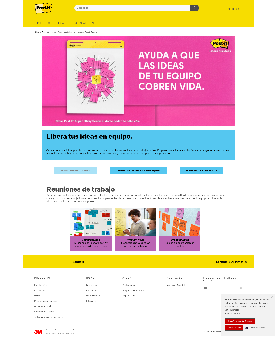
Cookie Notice (232, 314)
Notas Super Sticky (43, 306)
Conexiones (91, 290)
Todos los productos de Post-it (48, 317)
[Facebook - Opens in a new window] (223, 288)
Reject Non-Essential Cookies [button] (239, 321)
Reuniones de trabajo (75, 170)
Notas (37, 295)
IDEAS (62, 23)
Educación (91, 301)
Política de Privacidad (67, 330)
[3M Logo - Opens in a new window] (43, 8)
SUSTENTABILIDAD (83, 23)
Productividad (93, 295)
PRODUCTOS (43, 23)
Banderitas (39, 290)
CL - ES (231, 9)
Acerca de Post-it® (176, 285)
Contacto (78, 262)
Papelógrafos (40, 285)
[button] (255, 327)
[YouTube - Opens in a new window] (205, 288)
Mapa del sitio (128, 295)
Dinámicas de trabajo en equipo (138, 170)
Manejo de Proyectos (201, 170)
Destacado (91, 285)
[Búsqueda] (194, 8)
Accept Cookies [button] (234, 328)
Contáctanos (128, 285)
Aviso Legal (51, 330)
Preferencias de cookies (87, 330)
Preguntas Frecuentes (133, 290)
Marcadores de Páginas (45, 301)
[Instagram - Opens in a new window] (240, 288)
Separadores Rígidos (44, 311)
